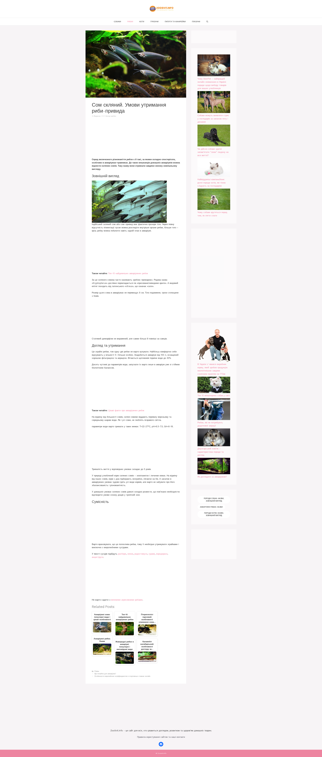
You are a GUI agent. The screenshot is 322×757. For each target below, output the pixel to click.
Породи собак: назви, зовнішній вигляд (214, 499)
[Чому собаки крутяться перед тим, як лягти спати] (213, 200)
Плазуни (196, 22)
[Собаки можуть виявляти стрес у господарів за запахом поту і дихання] (213, 102)
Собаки (117, 22)
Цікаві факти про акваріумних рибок (126, 410)
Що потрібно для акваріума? (105, 674)
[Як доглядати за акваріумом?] (213, 466)
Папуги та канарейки (175, 22)
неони (130, 554)
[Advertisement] (136, 139)
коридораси (162, 554)
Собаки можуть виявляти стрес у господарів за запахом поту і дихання (213, 118)
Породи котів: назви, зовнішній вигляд (214, 514)
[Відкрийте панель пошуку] (207, 21)
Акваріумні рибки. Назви (211, 507)
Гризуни (154, 22)
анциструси (97, 557)
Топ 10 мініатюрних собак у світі (213, 395)
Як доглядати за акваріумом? (212, 476)
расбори (122, 554)
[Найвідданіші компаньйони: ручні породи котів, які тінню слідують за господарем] (213, 168)
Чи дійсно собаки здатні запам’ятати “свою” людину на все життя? (212, 152)
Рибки (130, 22)
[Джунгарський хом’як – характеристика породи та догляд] (213, 437)
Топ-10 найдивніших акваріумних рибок (128, 273)
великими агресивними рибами (127, 600)
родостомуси (140, 554)
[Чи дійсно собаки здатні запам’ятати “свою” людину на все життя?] (213, 136)
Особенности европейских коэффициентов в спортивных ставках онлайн (122, 676)
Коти (141, 22)
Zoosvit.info (161, 753)
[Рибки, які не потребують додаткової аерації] (213, 409)
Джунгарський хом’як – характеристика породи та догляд (210, 451)
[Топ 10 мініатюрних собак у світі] (213, 385)
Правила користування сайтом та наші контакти (161, 737)
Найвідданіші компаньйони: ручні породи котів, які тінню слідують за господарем (211, 182)
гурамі (152, 554)
